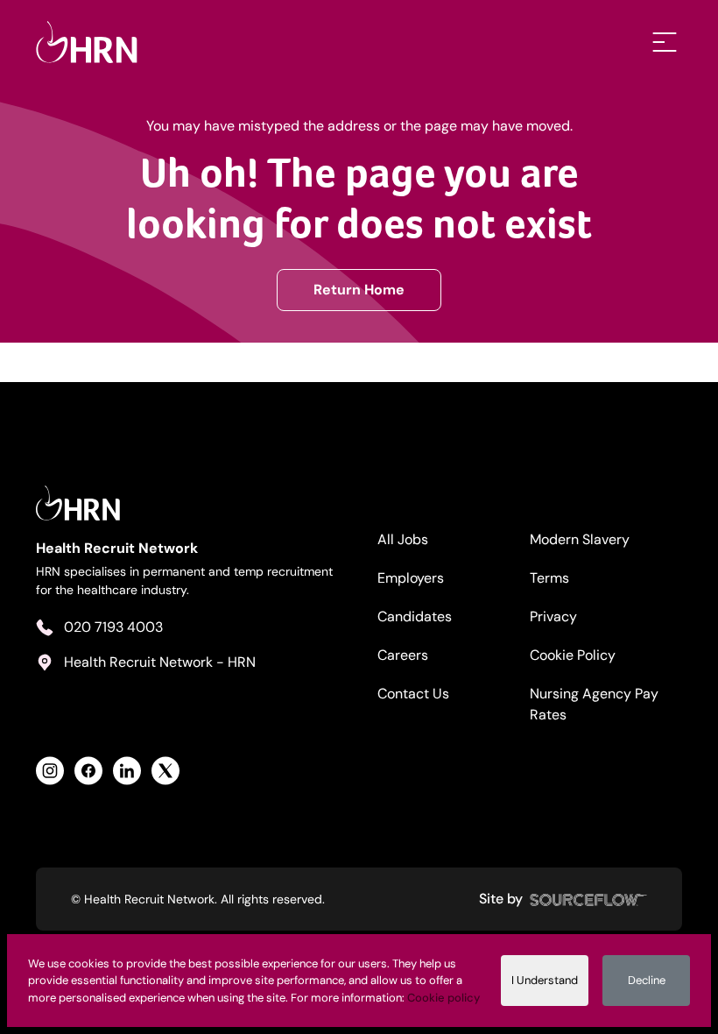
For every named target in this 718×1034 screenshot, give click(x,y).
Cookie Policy (573, 655)
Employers (410, 578)
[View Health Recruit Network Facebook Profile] (88, 770)
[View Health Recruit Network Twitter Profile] (165, 770)
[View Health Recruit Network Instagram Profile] (50, 770)
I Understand (544, 980)
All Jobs (402, 539)
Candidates (414, 616)
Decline (646, 980)
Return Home (359, 289)
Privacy (553, 616)
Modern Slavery (580, 539)
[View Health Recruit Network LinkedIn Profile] (127, 770)
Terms (549, 578)
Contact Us (413, 693)
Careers (402, 655)
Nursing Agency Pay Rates (594, 704)
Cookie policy (443, 997)
